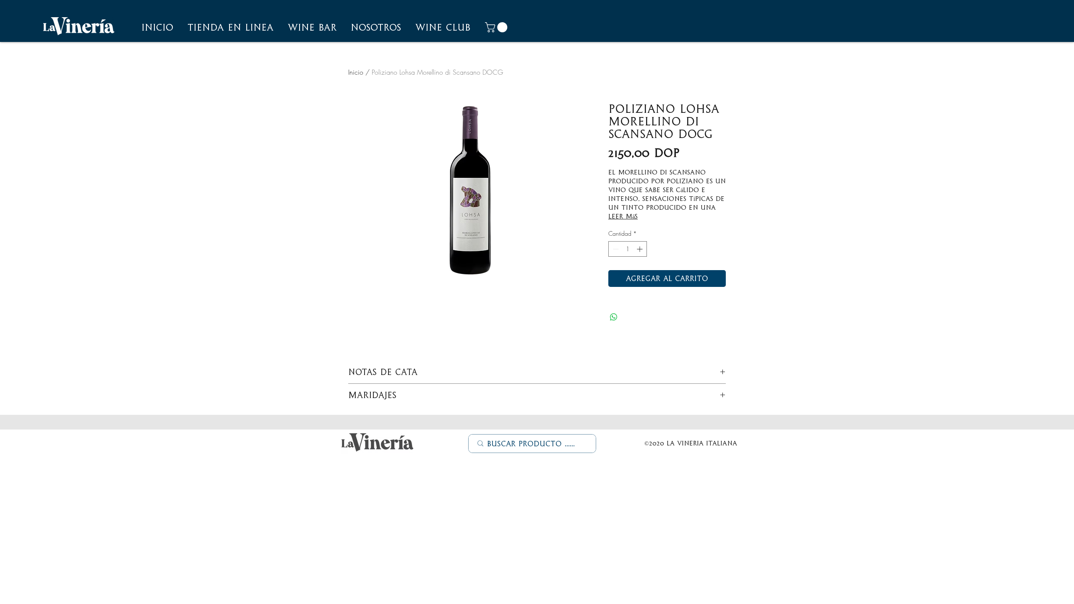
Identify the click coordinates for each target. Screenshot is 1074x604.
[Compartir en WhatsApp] (614, 317)
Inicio (355, 72)
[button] (376, 27)
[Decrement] (615, 249)
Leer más (623, 216)
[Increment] (640, 249)
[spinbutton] (627, 249)
